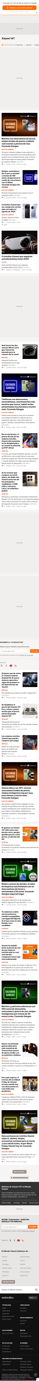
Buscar (36, 1289)
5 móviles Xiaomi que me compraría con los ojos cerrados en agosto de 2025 (11, 208)
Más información (31, 1379)
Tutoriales (5, 1264)
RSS (15, 665)
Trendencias (6, 1346)
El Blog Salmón (24, 1346)
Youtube (10, 665)
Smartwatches (25, 1257)
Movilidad (17, 1203)
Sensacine (23, 1320)
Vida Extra (23, 1311)
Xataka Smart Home (8, 1316)
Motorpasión (24, 1333)
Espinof (22, 1323)
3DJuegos (23, 1308)
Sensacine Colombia (26, 1367)
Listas (4, 262)
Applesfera (5, 1313)
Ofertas (5, 451)
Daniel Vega (10, 164)
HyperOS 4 (19, 45)
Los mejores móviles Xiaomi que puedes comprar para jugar (11, 738)
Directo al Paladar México (10, 1370)
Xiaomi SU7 (24, 1275)
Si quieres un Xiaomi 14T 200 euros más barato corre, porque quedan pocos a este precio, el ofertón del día (11, 833)
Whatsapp (5, 1272)
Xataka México (6, 1361)
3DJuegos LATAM (25, 1361)
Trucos (22, 1260)
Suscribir (34, 651)
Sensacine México (25, 1364)
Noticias (22, 1264)
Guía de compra (8, 149)
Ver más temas (8, 1282)
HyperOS (29, 45)
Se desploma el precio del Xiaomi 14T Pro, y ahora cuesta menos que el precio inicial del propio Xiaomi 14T (11, 710)
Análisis (4, 1260)
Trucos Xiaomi (24, 1272)
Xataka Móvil (6, 1311)
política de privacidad (26, 655)
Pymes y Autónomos (26, 1349)
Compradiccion (7, 1351)
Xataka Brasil (6, 1364)
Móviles (5, 357)
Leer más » (20, 162)
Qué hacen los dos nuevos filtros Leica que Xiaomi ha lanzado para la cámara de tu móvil (10, 349)
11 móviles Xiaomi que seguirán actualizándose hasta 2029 (17, 257)
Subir (31, 1298)
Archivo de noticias (20, 1178)
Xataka (4, 1308)
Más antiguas (19, 1172)
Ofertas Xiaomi (33, 1203)
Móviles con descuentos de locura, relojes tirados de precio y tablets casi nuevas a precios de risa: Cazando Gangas (19, 142)
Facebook (6, 665)
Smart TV (5, 1275)
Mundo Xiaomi (6, 1319)
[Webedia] (8, 1298)
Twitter (1, 665)
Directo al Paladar (7, 1333)
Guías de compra (25, 1268)
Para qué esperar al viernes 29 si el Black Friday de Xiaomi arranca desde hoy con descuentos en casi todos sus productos (11, 1084)
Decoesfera (5, 1349)
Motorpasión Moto (26, 1336)
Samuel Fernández (13, 270)
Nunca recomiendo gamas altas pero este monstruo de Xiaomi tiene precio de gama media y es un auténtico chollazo (11, 1049)
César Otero (11, 198)
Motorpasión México (26, 1370)
